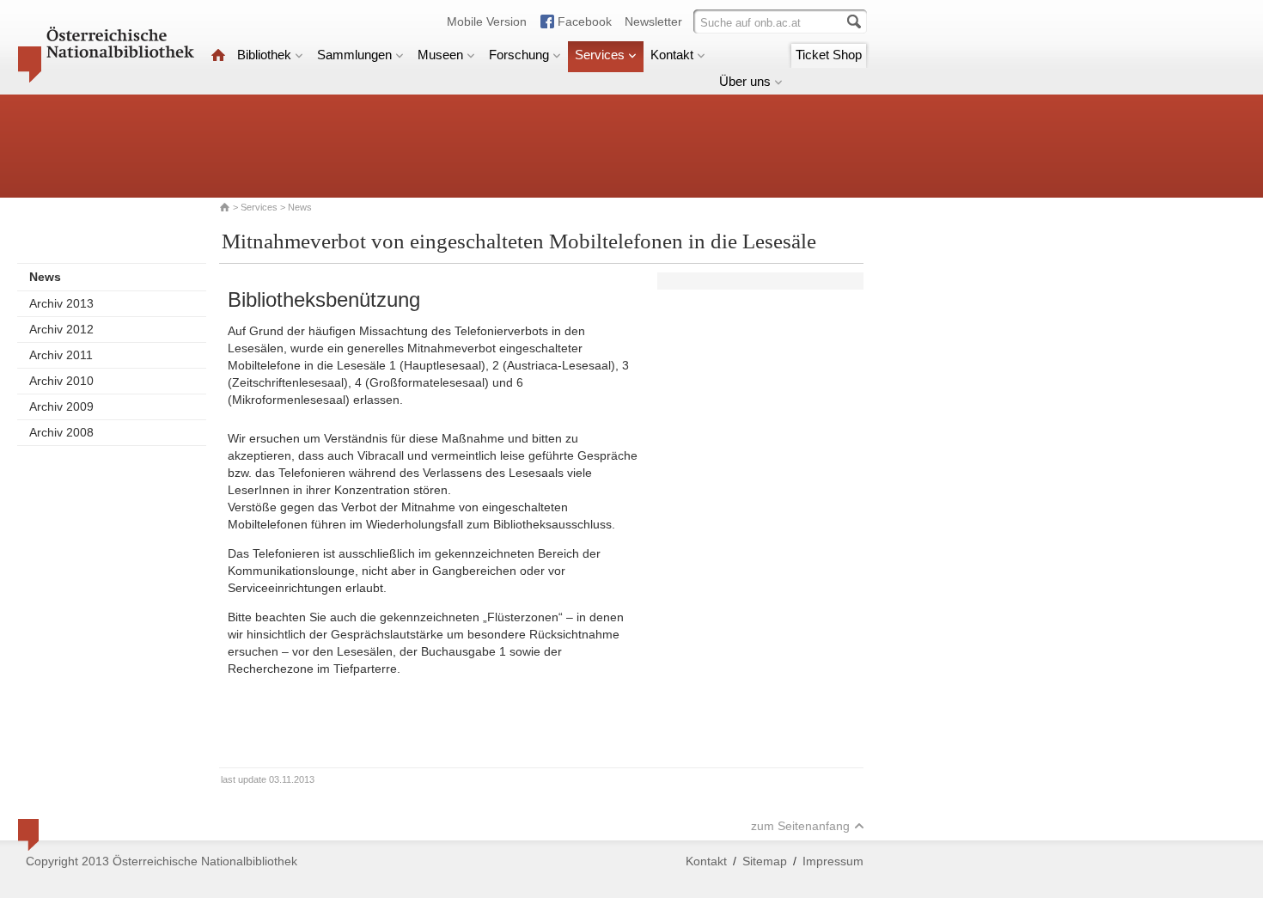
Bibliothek (264, 54)
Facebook (585, 21)
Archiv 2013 (61, 303)
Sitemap (764, 861)
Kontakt (671, 54)
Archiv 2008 (61, 432)
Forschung (519, 54)
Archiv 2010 (61, 381)
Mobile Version (487, 21)
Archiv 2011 (61, 355)
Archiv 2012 (61, 329)
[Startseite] (218, 54)
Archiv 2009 (61, 406)
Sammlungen (354, 54)
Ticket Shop (829, 54)
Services (600, 54)
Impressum (832, 861)
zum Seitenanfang (800, 826)
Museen (440, 54)
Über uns (745, 81)
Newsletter (653, 21)
